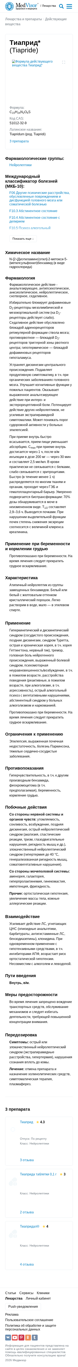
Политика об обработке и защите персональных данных (30, 1327)
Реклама (12, 1314)
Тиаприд (26, 1122)
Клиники (43, 1293)
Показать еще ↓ (23, 238)
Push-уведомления (23, 1306)
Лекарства (13, 1298)
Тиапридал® (29, 1226)
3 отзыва (27, 1160)
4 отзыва (27, 1264)
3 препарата (19, 141)
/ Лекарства (48, 5)
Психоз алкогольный (30, 228)
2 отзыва (27, 1212)
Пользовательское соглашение (29, 1320)
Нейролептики (20, 165)
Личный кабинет (38, 1298)
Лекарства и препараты (23, 19)
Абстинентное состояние (33, 211)
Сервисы (26, 1293)
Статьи (10, 1293)
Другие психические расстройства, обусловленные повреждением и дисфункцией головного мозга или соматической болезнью (39, 198)
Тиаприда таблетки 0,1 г (38, 1174)
